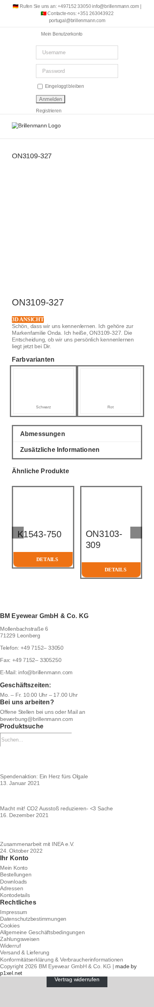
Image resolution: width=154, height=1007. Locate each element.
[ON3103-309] (111, 490)
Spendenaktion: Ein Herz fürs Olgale (44, 776)
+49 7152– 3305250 (36, 660)
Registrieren (48, 111)
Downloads (13, 881)
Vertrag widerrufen (76, 980)
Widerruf (10, 946)
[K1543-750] (43, 490)
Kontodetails (15, 895)
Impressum (13, 912)
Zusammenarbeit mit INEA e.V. (37, 844)
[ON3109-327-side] (77, 242)
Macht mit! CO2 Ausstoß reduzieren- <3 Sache (56, 808)
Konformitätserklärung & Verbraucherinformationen (61, 959)
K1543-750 (39, 534)
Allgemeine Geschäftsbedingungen (42, 932)
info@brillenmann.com (45, 672)
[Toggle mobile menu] (139, 126)
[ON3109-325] (111, 376)
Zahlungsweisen (19, 939)
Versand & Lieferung (24, 952)
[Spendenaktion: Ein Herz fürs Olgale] (77, 760)
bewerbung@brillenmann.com (36, 719)
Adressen (11, 888)
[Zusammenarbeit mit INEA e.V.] (77, 830)
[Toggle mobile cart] (111, 126)
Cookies (10, 925)
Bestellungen (15, 874)
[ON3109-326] (43, 376)
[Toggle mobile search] (125, 126)
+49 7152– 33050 (42, 648)
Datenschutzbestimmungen (33, 919)
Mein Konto (14, 868)
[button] (77, 434)
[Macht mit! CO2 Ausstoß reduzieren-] (77, 796)
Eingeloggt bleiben (64, 86)
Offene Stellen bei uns (26, 712)
